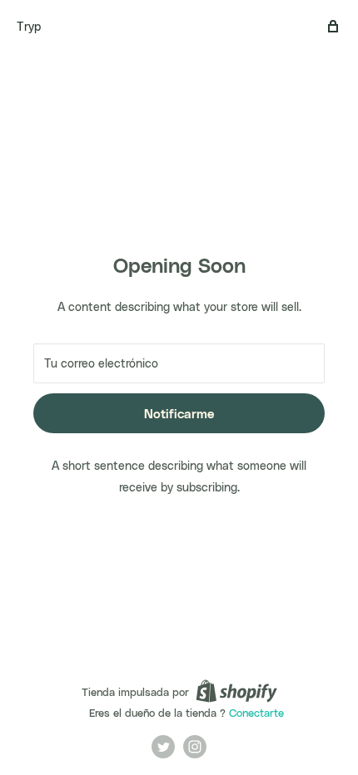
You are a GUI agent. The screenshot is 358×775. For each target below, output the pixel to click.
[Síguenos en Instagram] (194, 746)
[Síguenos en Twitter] (163, 746)
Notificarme (179, 413)
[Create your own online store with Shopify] (236, 691)
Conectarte (256, 712)
